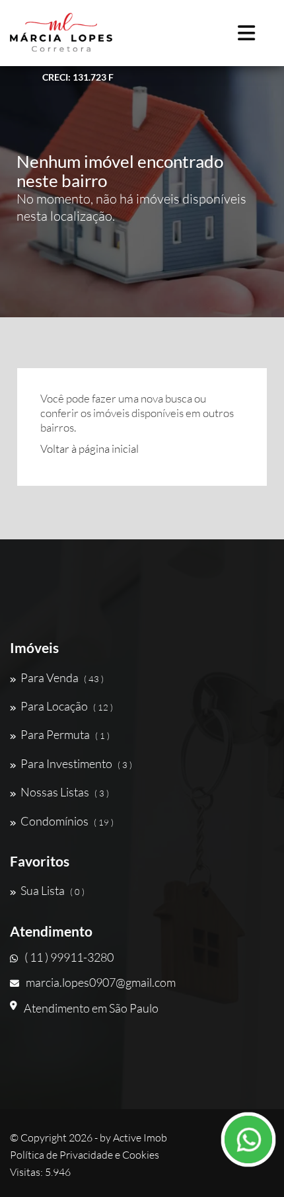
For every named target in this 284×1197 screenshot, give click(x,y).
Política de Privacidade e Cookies (84, 1154)
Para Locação (66, 706)
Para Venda (62, 677)
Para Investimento (76, 763)
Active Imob (140, 1137)
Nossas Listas (64, 792)
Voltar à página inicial (89, 448)
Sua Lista (52, 890)
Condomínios (67, 821)
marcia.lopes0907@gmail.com (101, 982)
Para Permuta (65, 734)
